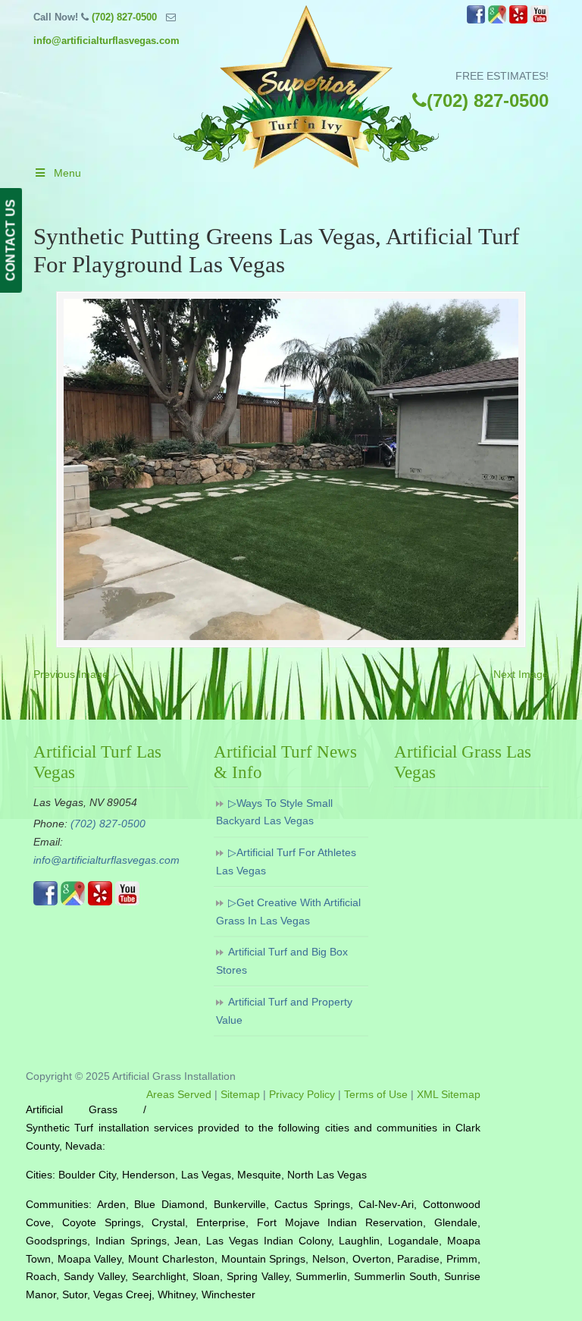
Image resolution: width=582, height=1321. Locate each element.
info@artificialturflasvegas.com (106, 40)
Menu (67, 173)
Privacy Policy (302, 1094)
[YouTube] (539, 20)
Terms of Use (376, 1094)
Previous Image (70, 674)
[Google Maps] (497, 20)
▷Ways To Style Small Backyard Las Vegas (274, 812)
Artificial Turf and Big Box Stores (282, 961)
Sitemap (240, 1094)
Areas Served (178, 1094)
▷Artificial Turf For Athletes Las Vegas (286, 861)
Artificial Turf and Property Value (284, 1011)
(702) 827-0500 (124, 17)
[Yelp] (518, 20)
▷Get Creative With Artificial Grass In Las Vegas (288, 911)
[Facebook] (476, 20)
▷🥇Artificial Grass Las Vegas (306, 87)
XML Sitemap (448, 1094)
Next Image (521, 674)
